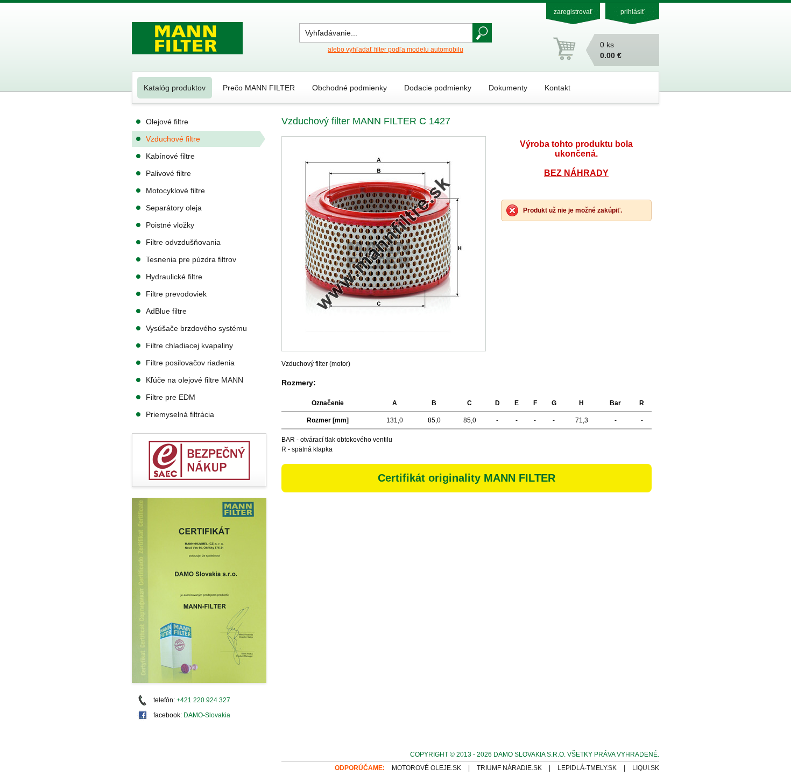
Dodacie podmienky (437, 87)
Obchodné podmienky (349, 87)
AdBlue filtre (166, 311)
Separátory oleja (174, 207)
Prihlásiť (632, 12)
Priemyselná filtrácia (180, 414)
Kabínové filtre (170, 156)
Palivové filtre (168, 173)
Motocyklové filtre (175, 190)
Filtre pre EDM (170, 397)
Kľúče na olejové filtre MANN (194, 380)
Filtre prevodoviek (176, 294)
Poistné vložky (170, 225)
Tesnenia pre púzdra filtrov (191, 259)
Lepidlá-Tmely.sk (587, 768)
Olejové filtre (167, 121)
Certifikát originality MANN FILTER (466, 478)
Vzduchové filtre (173, 139)
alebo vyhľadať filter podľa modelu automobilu (395, 49)
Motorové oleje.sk (426, 768)
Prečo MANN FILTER (259, 87)
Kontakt (557, 87)
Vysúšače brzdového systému (196, 328)
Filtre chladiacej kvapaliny (189, 345)
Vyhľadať (482, 33)
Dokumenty (508, 87)
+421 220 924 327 (203, 700)
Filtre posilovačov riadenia (190, 362)
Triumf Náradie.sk (509, 768)
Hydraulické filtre (174, 276)
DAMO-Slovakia (206, 715)
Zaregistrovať (573, 12)
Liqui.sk (645, 768)
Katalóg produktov (175, 87)
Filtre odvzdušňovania (183, 242)
